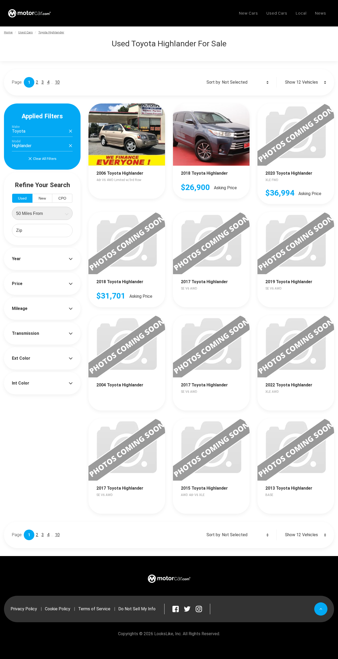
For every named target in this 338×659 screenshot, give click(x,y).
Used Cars (25, 32)
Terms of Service (94, 608)
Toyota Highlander (51, 32)
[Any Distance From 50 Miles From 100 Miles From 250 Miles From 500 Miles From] (42, 213)
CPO (62, 198)
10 (57, 82)
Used (22, 198)
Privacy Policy (24, 608)
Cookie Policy (57, 608)
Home (8, 32)
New (42, 198)
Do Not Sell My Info (137, 608)
